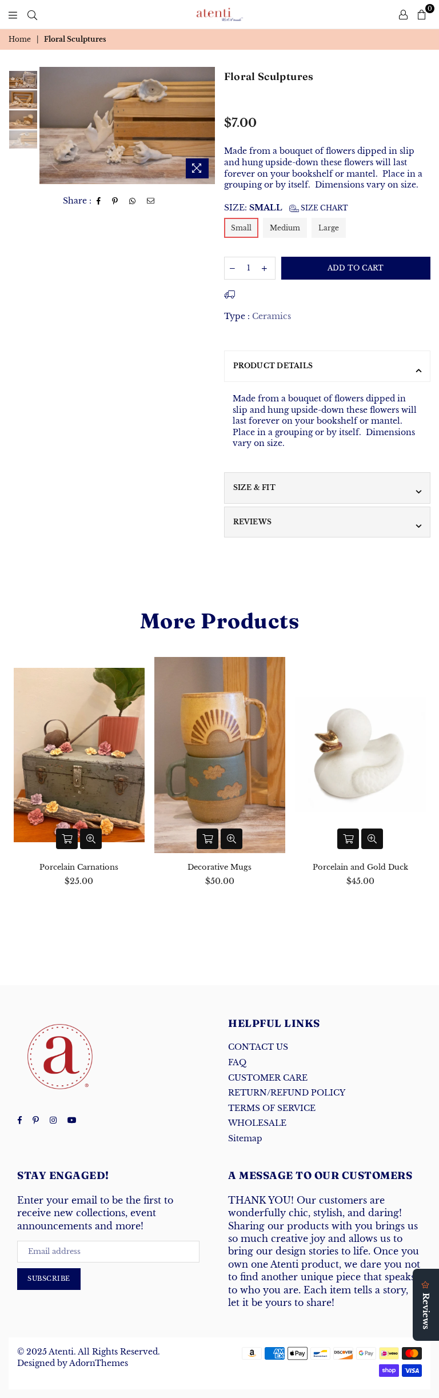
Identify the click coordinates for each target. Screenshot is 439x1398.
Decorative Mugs (219, 867)
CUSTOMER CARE (268, 1078)
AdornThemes (98, 1363)
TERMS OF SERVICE (272, 1108)
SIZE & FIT (254, 487)
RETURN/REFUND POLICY (286, 1093)
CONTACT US (258, 1047)
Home (20, 39)
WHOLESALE (257, 1123)
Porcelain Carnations (78, 867)
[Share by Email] (151, 201)
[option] (127, 125)
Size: (286, 207)
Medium (285, 228)
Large (328, 228)
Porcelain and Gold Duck (360, 867)
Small (241, 228)
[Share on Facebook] (99, 201)
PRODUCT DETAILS (273, 365)
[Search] (32, 14)
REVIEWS (252, 521)
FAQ (237, 1062)
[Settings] (403, 14)
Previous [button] (49, 125)
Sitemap (245, 1138)
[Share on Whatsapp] (132, 201)
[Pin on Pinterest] (115, 201)
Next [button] (205, 125)
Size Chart (323, 208)
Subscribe (48, 1278)
